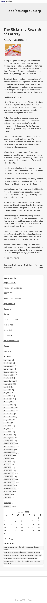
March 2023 (8, 470)
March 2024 (8, 435)
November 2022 (9, 482)
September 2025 (9, 381)
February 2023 (8, 473)
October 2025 (8, 378)
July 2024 (7, 423)
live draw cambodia (11, 341)
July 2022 (7, 494)
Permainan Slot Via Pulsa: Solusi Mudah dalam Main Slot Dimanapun (22, 562)
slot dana (7, 309)
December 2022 (9, 479)
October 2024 (8, 414)
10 (10, 524)
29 (39, 530)
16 (5, 527)
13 (28, 524)
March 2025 (8, 399)
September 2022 (9, 488)
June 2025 (7, 390)
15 (39, 524)
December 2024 (9, 408)
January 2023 (8, 476)
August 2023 (8, 455)
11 (16, 524)
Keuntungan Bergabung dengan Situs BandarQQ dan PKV (22, 555)
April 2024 (7, 432)
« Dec (5, 539)
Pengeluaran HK (9, 283)
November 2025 (9, 375)
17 (10, 527)
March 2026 (8, 363)
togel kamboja (9, 304)
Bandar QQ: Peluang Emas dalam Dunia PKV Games (20, 558)
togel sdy (7, 351)
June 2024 (7, 426)
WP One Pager (26, 600)
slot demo (7, 346)
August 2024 (8, 420)
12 (22, 524)
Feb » (11, 539)
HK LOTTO (7, 293)
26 (22, 530)
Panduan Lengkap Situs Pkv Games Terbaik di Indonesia (22, 552)
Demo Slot (7, 330)
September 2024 (9, 417)
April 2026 (7, 360)
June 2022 (7, 497)
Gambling (8, 1)
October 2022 (8, 485)
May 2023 (7, 464)
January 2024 (8, 440)
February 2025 (8, 402)
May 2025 (7, 393)
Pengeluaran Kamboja (12, 298)
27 (28, 530)
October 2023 (8, 449)
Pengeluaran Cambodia (12, 288)
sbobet (6, 314)
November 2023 (9, 447)
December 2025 (9, 372)
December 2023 (9, 443)
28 (33, 530)
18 (16, 527)
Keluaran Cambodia (11, 320)
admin (27, 40)
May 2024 (7, 429)
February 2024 (8, 438)
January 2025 (8, 405)
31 (10, 533)
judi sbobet (7, 335)
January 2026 (8, 369)
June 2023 (7, 461)
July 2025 (7, 387)
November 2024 (9, 411)
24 (10, 530)
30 (5, 533)
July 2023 (7, 458)
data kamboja (9, 325)
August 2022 (8, 491)
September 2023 (9, 452)
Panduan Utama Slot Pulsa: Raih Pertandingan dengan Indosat (21, 548)
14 (33, 524)
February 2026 (8, 366)
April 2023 (7, 467)
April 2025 (7, 396)
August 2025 (8, 384)
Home (2, 1)
